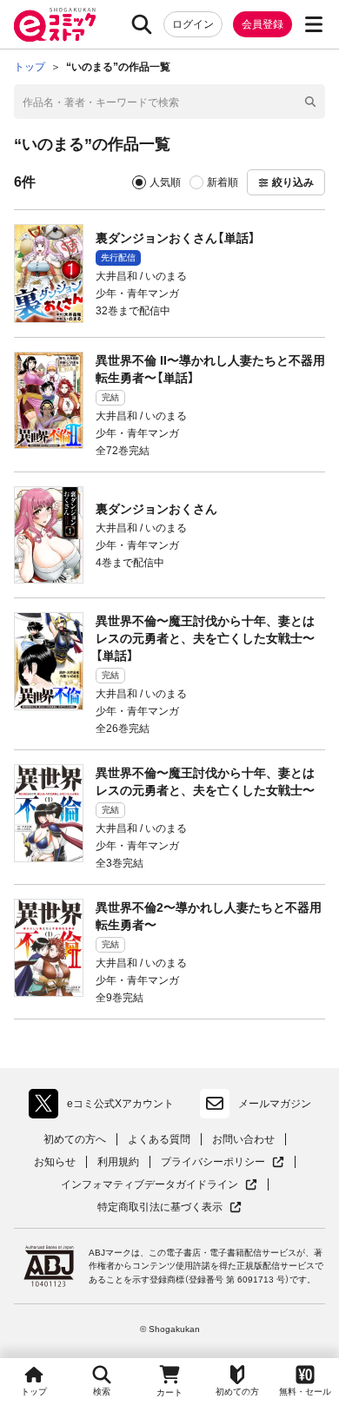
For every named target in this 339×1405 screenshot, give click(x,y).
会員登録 (262, 24)
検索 (101, 1391)
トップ (34, 1391)
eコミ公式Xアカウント (106, 1107)
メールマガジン (274, 1104)
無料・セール (305, 1391)
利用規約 (118, 1162)
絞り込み (293, 182)
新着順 (222, 182)
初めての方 (237, 1391)
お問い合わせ (243, 1139)
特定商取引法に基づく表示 (169, 1207)
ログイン (193, 24)
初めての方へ (74, 1139)
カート (169, 1392)
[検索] (141, 24)
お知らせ (55, 1162)
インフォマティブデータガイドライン (149, 1184)
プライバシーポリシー (222, 1162)
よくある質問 (159, 1139)
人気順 (165, 182)
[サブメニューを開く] (313, 24)
